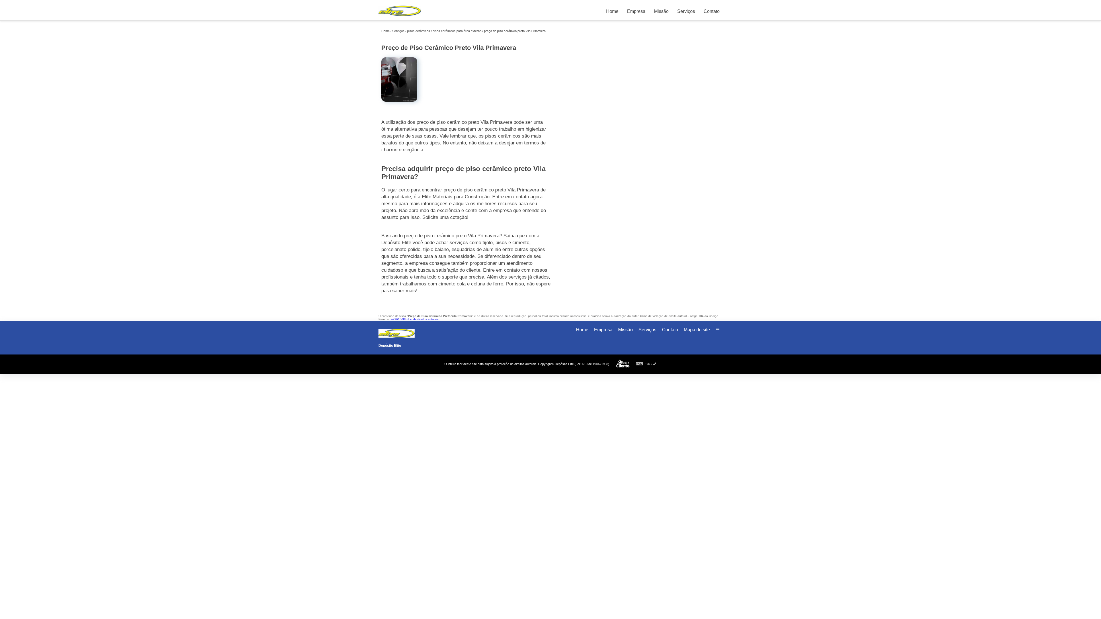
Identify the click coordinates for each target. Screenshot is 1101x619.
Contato (712, 11)
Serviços (686, 11)
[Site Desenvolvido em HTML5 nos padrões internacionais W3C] (646, 364)
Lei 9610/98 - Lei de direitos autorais (414, 319)
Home (612, 11)
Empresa (636, 11)
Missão (661, 11)
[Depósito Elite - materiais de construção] (399, 17)
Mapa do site (697, 329)
